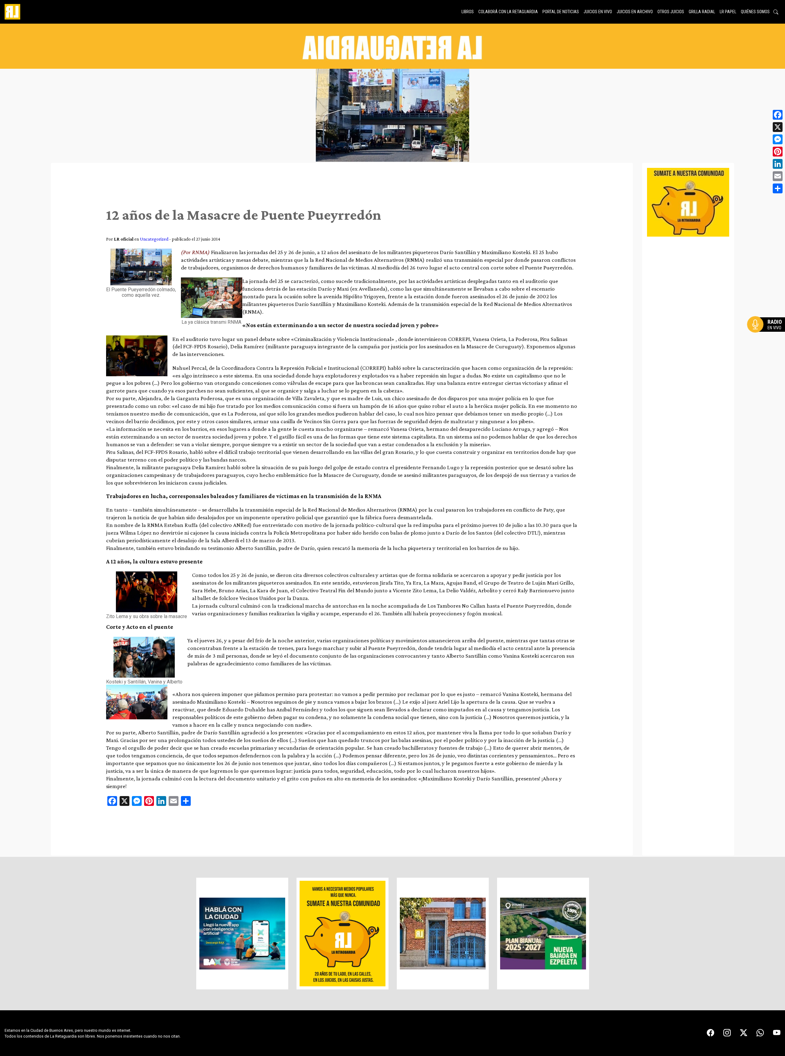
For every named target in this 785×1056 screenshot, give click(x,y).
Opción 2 (767, 336)
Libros (467, 11)
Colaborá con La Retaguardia (508, 11)
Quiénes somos (755, 11)
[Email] (778, 176)
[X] (778, 127)
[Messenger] (778, 139)
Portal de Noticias (560, 11)
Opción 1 (767, 334)
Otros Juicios (670, 11)
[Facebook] (778, 115)
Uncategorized (154, 239)
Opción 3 (767, 339)
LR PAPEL (728, 11)
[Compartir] (778, 188)
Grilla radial (702, 11)
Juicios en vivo (598, 11)
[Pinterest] (778, 151)
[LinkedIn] (778, 164)
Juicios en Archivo (635, 11)
